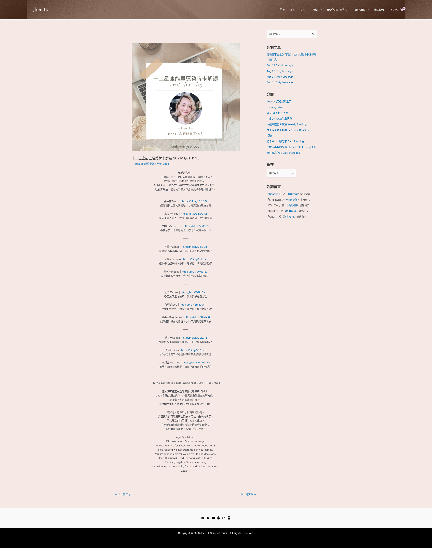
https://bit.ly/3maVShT (193, 304)
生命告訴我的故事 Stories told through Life (292, 147)
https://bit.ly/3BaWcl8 (197, 317)
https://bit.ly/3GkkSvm (194, 292)
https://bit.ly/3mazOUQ (196, 362)
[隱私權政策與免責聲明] (229, 517)
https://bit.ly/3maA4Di (194, 213)
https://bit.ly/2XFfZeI (195, 259)
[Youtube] (213, 517)
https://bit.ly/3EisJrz (195, 337)
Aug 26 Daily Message (280, 71)
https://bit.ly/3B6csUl (193, 350)
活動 (269, 135)
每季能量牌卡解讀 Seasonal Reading (288, 130)
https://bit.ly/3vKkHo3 (195, 271)
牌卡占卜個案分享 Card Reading (285, 141)
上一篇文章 (123, 494)
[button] (306, 9)
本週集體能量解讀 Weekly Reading (287, 124)
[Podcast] (218, 517)
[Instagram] (208, 517)
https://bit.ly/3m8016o (197, 226)
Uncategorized (275, 107)
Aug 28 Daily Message (280, 65)
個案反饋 (293, 194)
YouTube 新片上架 (143, 163)
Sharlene (274, 194)
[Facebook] (202, 517)
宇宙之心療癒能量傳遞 (279, 118)
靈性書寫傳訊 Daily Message (283, 152)
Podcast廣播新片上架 (279, 101)
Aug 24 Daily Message (280, 76)
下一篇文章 (248, 494)
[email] (223, 517)
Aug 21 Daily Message (280, 82)
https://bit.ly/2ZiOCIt (195, 246)
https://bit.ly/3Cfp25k (194, 201)
